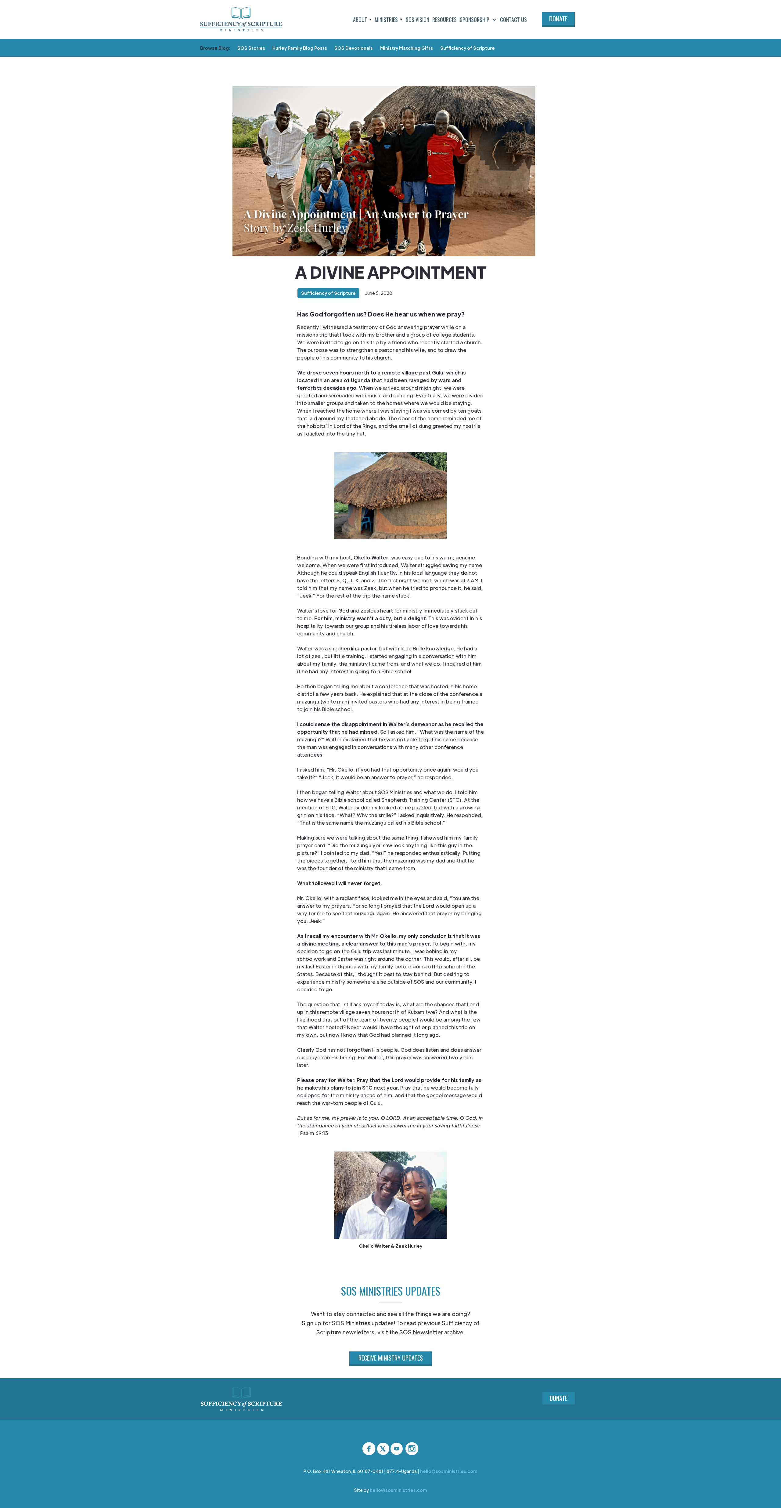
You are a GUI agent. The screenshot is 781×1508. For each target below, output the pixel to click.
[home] (241, 19)
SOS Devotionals (353, 48)
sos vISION (417, 19)
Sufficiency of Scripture (467, 48)
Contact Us (513, 19)
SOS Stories (251, 48)
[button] (362, 19)
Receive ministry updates (390, 1357)
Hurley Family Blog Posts (299, 48)
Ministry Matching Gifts (406, 48)
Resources (444, 19)
